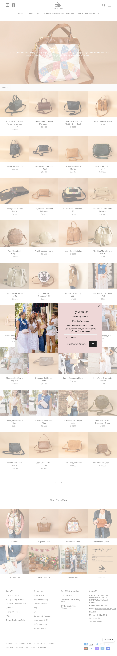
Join (92, 344)
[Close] (99, 306)
